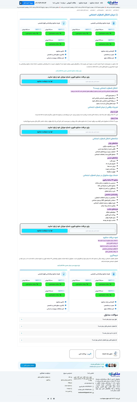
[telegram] (54, 399)
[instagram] (51, 399)
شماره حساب (67, 386)
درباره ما (68, 388)
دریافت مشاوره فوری (104, 33)
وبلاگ (69, 383)
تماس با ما (68, 391)
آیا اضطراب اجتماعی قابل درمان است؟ (107, 326)
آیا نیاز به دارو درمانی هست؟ (110, 333)
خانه (69, 377)
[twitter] (48, 399)
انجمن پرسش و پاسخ (65, 380)
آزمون (47, 380)
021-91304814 (40, 3)
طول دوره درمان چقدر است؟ (110, 319)
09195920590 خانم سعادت (85, 390)
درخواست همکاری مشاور (43, 377)
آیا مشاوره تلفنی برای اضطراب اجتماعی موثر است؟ (104, 340)
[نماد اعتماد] (115, 353)
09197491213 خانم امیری (85, 386)
